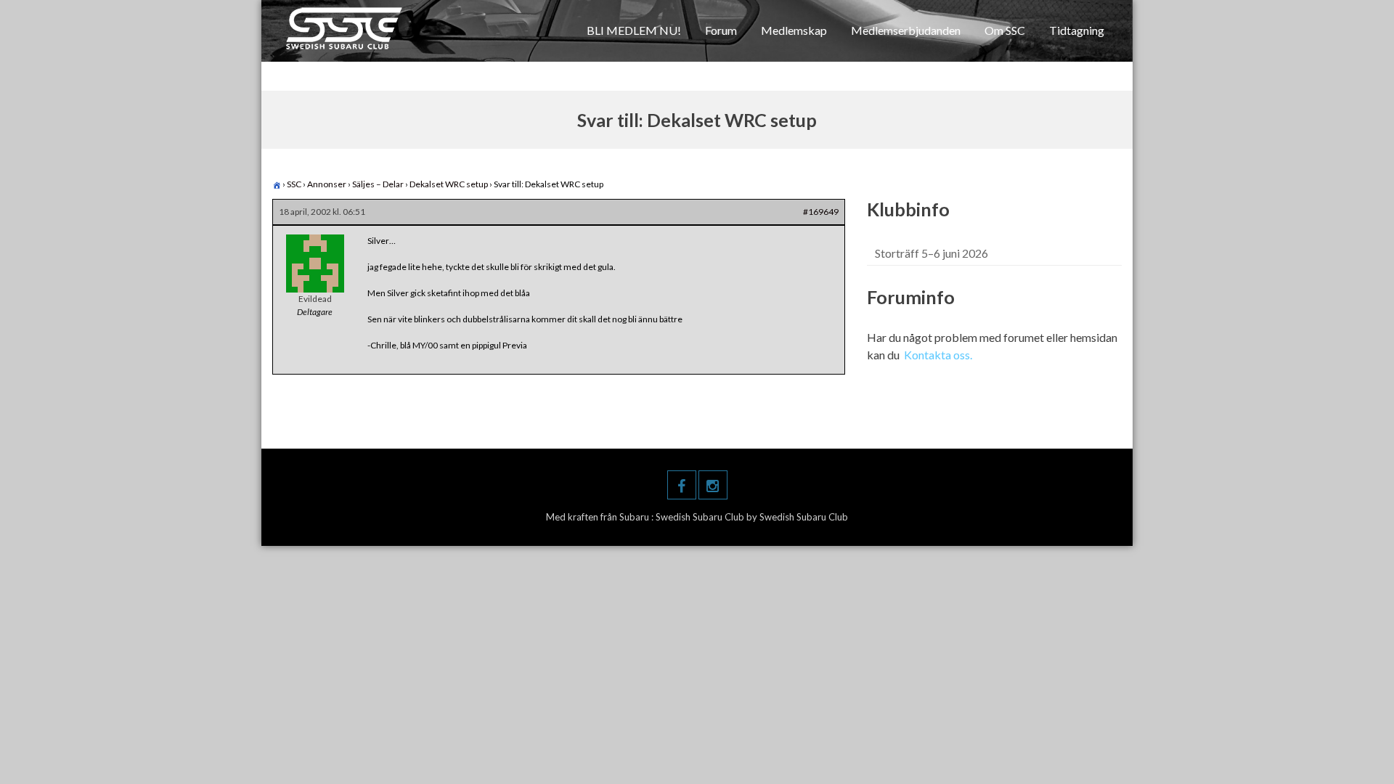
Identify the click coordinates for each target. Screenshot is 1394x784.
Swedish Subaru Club (701, 517)
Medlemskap (794, 30)
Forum (721, 30)
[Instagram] (712, 484)
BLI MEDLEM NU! (634, 30)
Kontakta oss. (938, 355)
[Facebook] (681, 484)
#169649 (821, 211)
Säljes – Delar (378, 184)
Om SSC (1005, 30)
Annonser (326, 184)
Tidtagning (1076, 30)
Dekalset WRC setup (448, 184)
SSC (294, 184)
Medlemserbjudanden (906, 30)
